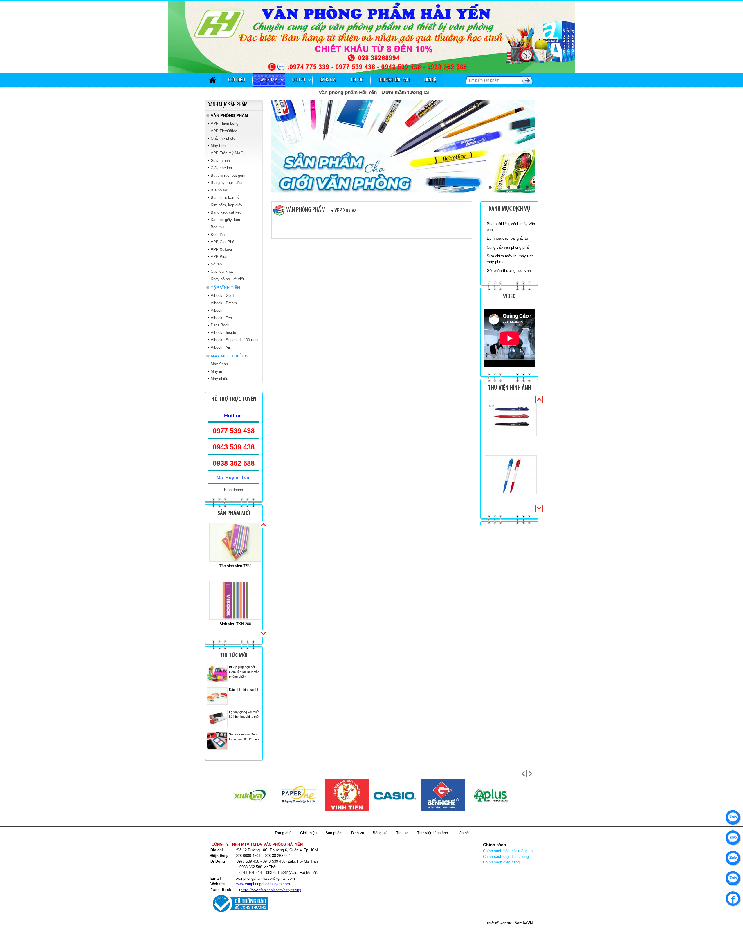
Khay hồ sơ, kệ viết (227, 279)
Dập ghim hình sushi (243, 689)
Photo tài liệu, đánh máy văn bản (511, 227)
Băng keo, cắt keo (226, 212)
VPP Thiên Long (224, 123)
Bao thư (217, 227)
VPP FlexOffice (224, 131)
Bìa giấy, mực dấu (226, 182)
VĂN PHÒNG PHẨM (229, 115)
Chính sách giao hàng (501, 862)
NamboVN (524, 923)
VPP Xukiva (221, 249)
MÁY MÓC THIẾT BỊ (230, 356)
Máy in (216, 371)
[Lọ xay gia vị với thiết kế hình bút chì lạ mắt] (217, 718)
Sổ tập (216, 264)
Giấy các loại (222, 168)
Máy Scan (219, 364)
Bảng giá (328, 80)
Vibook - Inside (223, 332)
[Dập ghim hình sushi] (217, 696)
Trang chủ (283, 833)
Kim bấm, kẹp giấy (226, 205)
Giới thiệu (236, 80)
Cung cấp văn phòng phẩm (509, 247)
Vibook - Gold (222, 295)
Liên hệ (430, 80)
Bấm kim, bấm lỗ (225, 197)
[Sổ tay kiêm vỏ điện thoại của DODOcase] (217, 740)
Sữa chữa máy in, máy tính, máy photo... (511, 259)
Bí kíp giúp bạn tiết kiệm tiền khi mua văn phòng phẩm (244, 671)
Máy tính (218, 146)
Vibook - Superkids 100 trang (235, 340)
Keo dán (218, 234)
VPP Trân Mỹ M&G (227, 153)
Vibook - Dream (224, 303)
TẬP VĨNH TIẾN (225, 287)
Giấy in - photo (223, 138)
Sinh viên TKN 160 (235, 624)
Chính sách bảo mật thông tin (508, 851)
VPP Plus (219, 256)
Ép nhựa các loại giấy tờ (508, 238)
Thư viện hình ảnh (394, 80)
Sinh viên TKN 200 (235, 566)
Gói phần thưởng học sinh (509, 270)
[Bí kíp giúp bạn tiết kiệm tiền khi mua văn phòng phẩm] (217, 673)
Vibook (216, 310)
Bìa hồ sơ (219, 190)
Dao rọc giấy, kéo (225, 220)
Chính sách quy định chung (506, 856)
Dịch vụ (298, 80)
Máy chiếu (219, 379)
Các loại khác (222, 271)
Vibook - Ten (221, 318)
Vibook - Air (220, 347)
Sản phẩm (268, 80)
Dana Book (220, 325)
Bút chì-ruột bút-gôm (228, 175)
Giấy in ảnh (220, 160)
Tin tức (356, 80)
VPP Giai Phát (223, 242)
